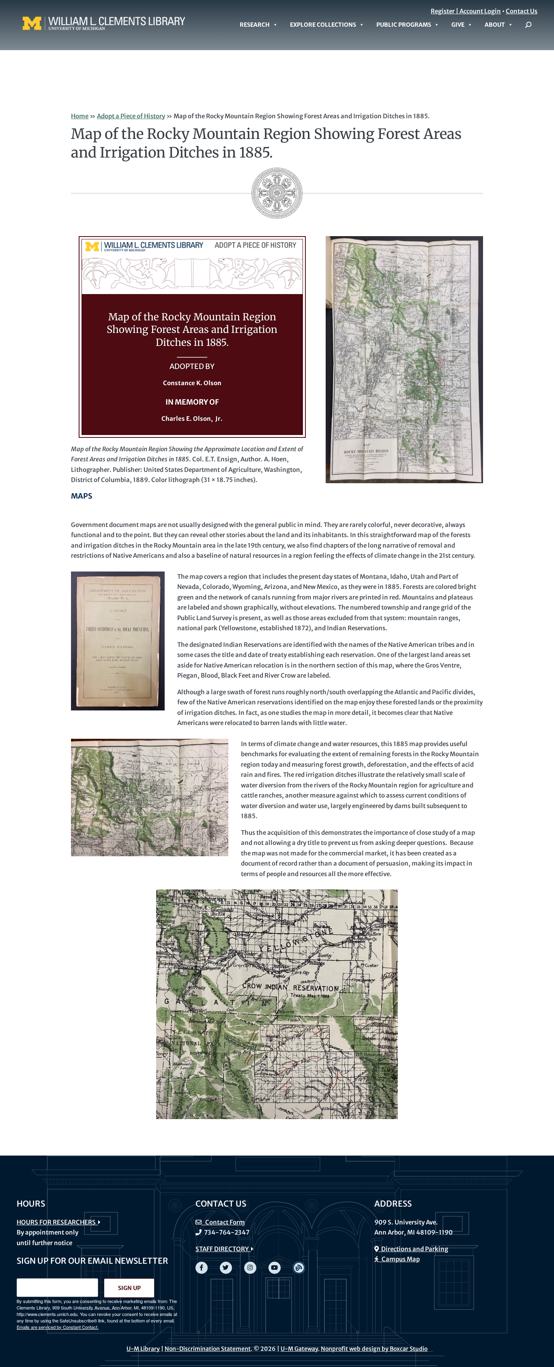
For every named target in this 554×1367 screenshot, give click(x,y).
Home (79, 116)
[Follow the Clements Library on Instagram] (250, 1268)
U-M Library (143, 1348)
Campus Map (399, 1259)
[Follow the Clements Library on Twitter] (226, 1268)
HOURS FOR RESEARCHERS (57, 1222)
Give (457, 24)
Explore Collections (323, 24)
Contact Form (223, 1222)
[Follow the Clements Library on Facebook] (201, 1268)
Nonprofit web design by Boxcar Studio (374, 1348)
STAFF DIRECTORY (223, 1249)
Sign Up (129, 1288)
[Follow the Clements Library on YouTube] (274, 1268)
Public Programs (403, 24)
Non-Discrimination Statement (208, 1348)
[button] (528, 25)
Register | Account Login (466, 11)
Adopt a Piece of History (131, 116)
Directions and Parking (413, 1249)
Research (255, 24)
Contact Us (521, 11)
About (495, 24)
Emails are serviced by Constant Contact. (58, 1327)
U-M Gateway (299, 1348)
